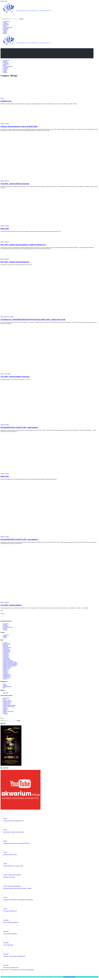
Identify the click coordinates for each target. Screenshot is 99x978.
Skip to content (4, 1)
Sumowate (5, 672)
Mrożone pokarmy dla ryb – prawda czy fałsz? (13, 865)
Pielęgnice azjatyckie (7, 666)
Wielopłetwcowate (7, 675)
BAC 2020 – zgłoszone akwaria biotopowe (15, 262)
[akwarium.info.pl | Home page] (27, 14)
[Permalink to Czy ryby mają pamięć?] (6, 940)
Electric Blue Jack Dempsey (9, 877)
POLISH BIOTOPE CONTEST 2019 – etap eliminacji (19, 539)
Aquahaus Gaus (6, 101)
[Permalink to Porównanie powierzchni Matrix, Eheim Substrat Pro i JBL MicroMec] (6, 895)
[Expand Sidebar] (1, 716)
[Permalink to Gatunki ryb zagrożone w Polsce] (6, 849)
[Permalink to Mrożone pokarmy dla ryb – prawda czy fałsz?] (6, 861)
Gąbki (4, 699)
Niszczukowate (6, 658)
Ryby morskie (6, 698)
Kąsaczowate (6, 654)
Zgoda (65, 976)
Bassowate (5, 646)
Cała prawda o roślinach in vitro (10, 910)
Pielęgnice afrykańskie (8, 660)
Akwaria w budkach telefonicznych (10, 922)
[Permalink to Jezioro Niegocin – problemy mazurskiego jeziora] (6, 827)
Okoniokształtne (6, 659)
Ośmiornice (5, 708)
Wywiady (5, 629)
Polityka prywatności (70, 976)
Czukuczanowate (7, 649)
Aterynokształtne (6, 643)
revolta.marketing (30, 969)
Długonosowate (6, 651)
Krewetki (5, 685)
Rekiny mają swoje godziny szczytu (11, 967)
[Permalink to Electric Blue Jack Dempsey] (6, 872)
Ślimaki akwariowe (7, 686)
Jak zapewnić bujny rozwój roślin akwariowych (13, 820)
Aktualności (5, 23)
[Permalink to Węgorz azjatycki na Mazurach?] (6, 929)
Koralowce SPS (6, 704)
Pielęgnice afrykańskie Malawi (9, 661)
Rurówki (5, 710)
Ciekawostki (6, 28)
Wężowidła (5, 713)
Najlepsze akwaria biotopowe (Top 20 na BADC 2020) (19, 126)
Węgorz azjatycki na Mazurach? (10, 933)
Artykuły (5, 22)
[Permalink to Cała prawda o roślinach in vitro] (6, 906)
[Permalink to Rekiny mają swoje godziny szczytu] (6, 962)
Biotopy (5, 26)
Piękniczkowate (6, 668)
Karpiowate (5, 653)
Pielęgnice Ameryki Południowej (10, 664)
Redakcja (5, 33)
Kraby (4, 684)
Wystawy (5, 31)
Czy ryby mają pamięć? (8, 944)
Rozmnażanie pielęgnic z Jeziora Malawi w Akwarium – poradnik (17, 888)
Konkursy (5, 29)
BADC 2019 (5, 476)
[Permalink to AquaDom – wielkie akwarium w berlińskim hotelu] (6, 951)
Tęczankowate (6, 674)
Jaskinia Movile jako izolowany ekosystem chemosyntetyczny (16, 843)
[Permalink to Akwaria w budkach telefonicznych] (6, 917)
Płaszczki (5, 670)
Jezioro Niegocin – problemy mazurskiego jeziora (13, 832)
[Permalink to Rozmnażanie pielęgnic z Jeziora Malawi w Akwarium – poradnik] (6, 883)
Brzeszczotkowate (7, 647)
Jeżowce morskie (7, 700)
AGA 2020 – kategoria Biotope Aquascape (15, 183)
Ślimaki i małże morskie (8, 711)
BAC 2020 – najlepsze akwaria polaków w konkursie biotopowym (23, 244)
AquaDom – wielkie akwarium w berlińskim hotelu (14, 956)
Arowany (5, 642)
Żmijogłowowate (7, 677)
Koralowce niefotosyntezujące (9, 705)
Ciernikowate (6, 648)
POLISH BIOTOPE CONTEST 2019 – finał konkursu (19, 427)
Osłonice (5, 707)
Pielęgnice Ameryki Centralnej (9, 665)
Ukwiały (5, 712)
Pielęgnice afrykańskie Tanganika (10, 663)
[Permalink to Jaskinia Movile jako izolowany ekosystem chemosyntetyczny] (6, 838)
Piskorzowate (6, 669)
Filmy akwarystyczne (7, 27)
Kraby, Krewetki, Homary (8, 706)
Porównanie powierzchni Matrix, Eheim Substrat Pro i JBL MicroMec (18, 899)
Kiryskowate (6, 655)
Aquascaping (6, 25)
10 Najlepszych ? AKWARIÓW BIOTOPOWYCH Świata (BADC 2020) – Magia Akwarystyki (33, 319)
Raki (4, 687)
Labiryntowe (6, 657)
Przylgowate (6, 671)
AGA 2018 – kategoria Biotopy (11, 605)
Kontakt (5, 32)
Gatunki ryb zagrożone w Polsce (10, 854)
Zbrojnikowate (6, 676)
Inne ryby (5, 678)
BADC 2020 (5, 228)
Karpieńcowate (6, 652)
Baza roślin (5, 692)
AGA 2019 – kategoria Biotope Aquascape (15, 376)
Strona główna (6, 21)
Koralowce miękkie (7, 701)
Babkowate (5, 645)
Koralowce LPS (6, 702)
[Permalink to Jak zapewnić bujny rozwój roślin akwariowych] (6, 816)
